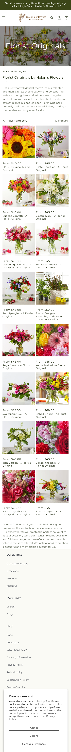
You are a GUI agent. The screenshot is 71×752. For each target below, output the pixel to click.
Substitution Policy (18, 679)
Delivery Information (19, 657)
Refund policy (14, 672)
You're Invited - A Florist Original (51, 367)
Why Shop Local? (17, 649)
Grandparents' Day (17, 563)
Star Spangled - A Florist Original (17, 315)
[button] (51, 17)
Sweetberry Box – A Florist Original (14, 415)
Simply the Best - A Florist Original (48, 464)
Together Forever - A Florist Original (49, 266)
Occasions (12, 570)
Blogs (10, 614)
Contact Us (13, 642)
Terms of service (16, 687)
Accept (34, 727)
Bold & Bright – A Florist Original (51, 415)
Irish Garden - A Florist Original (16, 464)
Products (12, 578)
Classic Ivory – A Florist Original (50, 217)
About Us (12, 585)
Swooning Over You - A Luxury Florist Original (16, 266)
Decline (34, 735)
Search (11, 606)
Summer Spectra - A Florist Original (48, 513)
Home (5, 71)
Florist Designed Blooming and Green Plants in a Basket (49, 316)
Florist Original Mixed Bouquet (16, 168)
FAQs (10, 635)
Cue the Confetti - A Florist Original (14, 217)
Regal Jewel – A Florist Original (16, 367)
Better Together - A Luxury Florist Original (16, 513)
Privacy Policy (15, 664)
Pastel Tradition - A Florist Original (52, 168)
